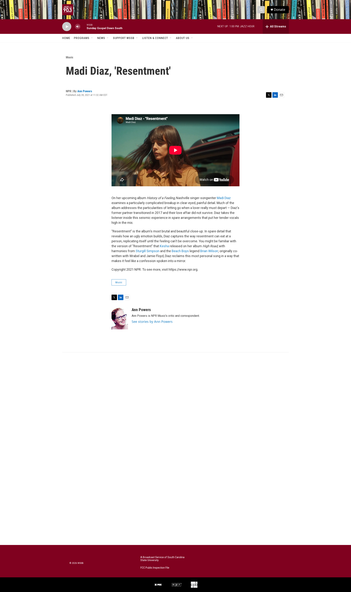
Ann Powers (84, 91)
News (101, 38)
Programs (81, 38)
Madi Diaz (224, 198)
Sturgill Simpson (147, 251)
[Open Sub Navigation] (92, 38)
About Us (182, 38)
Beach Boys (180, 251)
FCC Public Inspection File (154, 567)
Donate (279, 10)
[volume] (78, 27)
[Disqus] (175, 402)
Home (66, 38)
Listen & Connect (155, 38)
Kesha (164, 246)
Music (69, 57)
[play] (67, 27)
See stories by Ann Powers (152, 321)
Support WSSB (123, 38)
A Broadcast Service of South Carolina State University (162, 559)
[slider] (83, 26)
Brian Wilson (209, 251)
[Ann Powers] (120, 318)
